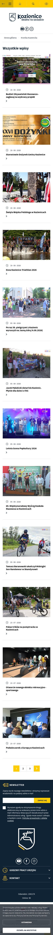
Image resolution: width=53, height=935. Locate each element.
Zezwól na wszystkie (26, 930)
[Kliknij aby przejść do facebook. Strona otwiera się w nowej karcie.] (27, 29)
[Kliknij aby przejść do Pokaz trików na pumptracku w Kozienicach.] (26, 602)
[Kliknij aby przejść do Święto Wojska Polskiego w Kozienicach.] (26, 187)
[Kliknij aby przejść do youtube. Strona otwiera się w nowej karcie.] (22, 29)
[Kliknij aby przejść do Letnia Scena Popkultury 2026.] (26, 423)
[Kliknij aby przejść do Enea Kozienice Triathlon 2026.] (26, 245)
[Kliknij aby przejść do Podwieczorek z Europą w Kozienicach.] (26, 723)
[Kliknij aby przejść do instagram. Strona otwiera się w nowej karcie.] (31, 29)
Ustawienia (26, 922)
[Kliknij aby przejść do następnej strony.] (37, 768)
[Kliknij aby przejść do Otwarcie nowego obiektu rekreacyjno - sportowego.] (26, 662)
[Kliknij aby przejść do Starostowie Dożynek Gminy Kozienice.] (26, 130)
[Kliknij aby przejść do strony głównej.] (19, 4)
